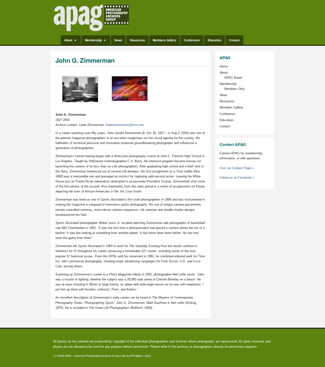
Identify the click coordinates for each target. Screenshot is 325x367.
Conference (192, 40)
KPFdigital (136, 355)
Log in (147, 355)
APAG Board (233, 77)
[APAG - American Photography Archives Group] (91, 31)
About (66, 40)
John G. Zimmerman (85, 60)
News (118, 40)
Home (55, 40)
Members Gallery (164, 40)
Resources (137, 40)
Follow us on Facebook (235, 177)
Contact (234, 40)
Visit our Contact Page (235, 168)
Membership (91, 40)
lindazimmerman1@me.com (125, 125)
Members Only (234, 89)
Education (214, 40)
